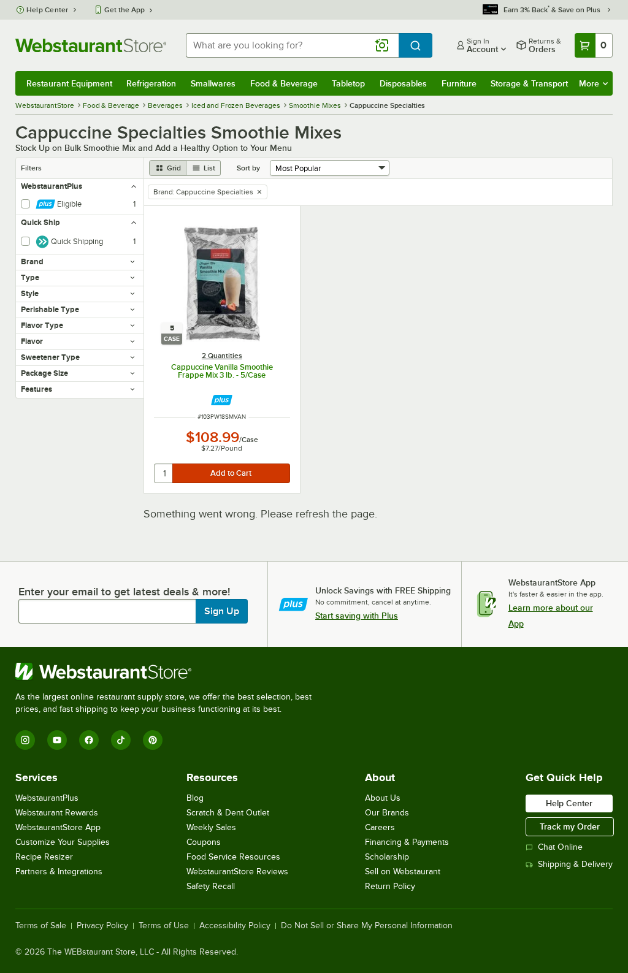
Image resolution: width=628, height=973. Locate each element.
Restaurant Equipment (69, 83)
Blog (195, 798)
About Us (382, 798)
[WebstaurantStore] (168, 671)
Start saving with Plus (356, 615)
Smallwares (213, 83)
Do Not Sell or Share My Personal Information (367, 925)
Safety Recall (210, 886)
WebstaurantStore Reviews (237, 871)
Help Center (47, 10)
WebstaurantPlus (46, 798)
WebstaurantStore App (58, 827)
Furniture (459, 83)
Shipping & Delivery (575, 864)
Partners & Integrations (58, 871)
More (589, 83)
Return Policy (390, 886)
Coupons (203, 842)
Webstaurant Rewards (56, 812)
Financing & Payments (407, 842)
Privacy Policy (102, 925)
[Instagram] (25, 740)
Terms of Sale (40, 925)
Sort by (248, 168)
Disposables (403, 83)
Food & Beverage (284, 83)
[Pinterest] (153, 740)
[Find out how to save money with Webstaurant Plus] (221, 400)
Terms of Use (164, 925)
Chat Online (560, 847)
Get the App (124, 10)
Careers (380, 827)
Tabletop (348, 83)
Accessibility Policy (234, 925)
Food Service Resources (233, 856)
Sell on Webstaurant (402, 871)
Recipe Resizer (44, 856)
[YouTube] (57, 740)
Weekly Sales (211, 827)
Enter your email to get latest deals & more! (124, 592)
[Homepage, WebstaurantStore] (90, 45)
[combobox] (292, 45)
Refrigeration (151, 83)
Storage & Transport (529, 83)
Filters (31, 168)
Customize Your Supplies (62, 842)
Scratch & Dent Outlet (227, 812)
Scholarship (387, 856)
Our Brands (387, 812)
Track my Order (570, 826)
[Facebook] (89, 740)
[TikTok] (121, 740)
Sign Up (221, 611)
